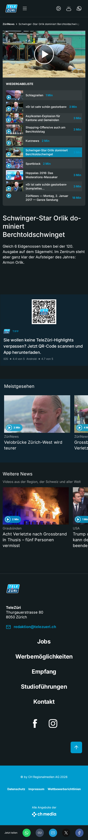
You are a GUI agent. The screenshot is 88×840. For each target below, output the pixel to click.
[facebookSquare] (35, 723)
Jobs (44, 641)
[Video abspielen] (44, 54)
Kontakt (43, 701)
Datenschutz (16, 789)
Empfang (44, 671)
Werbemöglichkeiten (44, 656)
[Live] (58, 8)
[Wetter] (68, 8)
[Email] (53, 833)
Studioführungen (44, 686)
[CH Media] (44, 813)
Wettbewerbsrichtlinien (64, 789)
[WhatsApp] (27, 833)
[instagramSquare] (53, 723)
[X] (66, 833)
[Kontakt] (79, 8)
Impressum (36, 789)
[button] (40, 833)
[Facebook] (79, 833)
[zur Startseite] (11, 8)
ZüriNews (9, 24)
